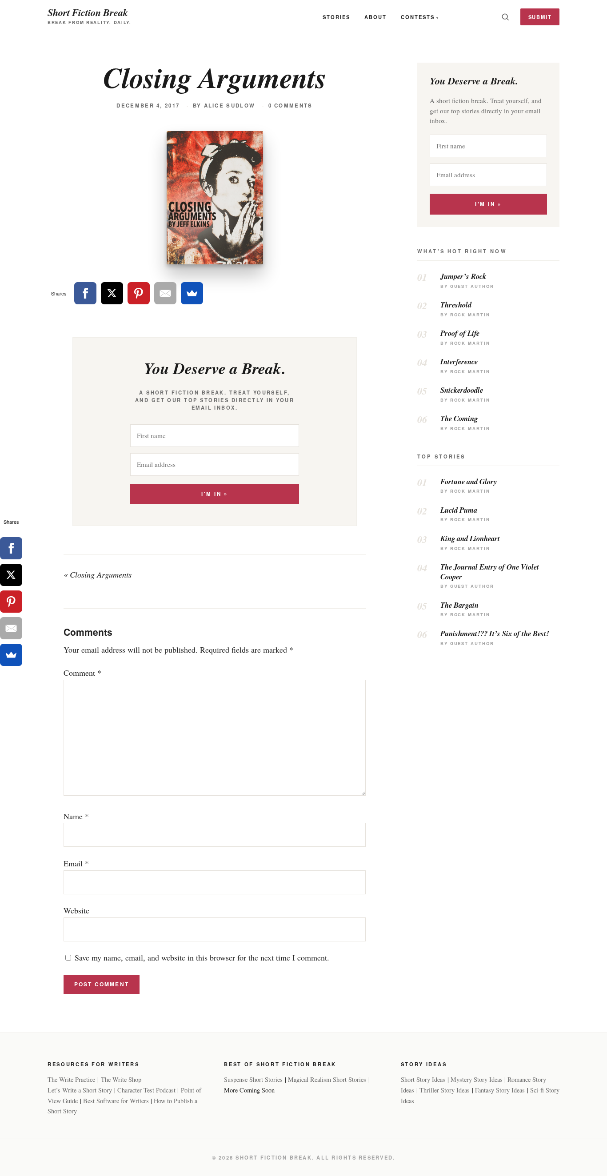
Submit (540, 16)
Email (76, 863)
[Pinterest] (139, 293)
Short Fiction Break (88, 12)
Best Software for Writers (116, 1100)
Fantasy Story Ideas (500, 1090)
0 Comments (290, 105)
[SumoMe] (192, 293)
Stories (336, 16)
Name (76, 816)
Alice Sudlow (230, 105)
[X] (112, 293)
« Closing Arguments (98, 574)
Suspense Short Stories (253, 1079)
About (375, 16)
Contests (418, 16)
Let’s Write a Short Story (80, 1090)
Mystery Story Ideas (477, 1079)
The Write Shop (121, 1079)
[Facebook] (85, 293)
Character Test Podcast (146, 1090)
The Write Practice (71, 1079)
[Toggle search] (505, 17)
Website (76, 910)
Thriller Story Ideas (444, 1090)
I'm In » (214, 494)
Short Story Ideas (423, 1079)
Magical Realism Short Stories (327, 1079)
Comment (82, 672)
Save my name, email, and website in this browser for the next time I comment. (202, 957)
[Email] (165, 293)
